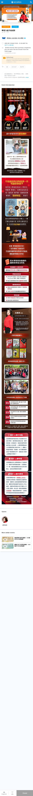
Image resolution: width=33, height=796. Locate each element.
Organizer (4, 794)
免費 (7, 67)
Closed (25, 793)
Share (28, 5)
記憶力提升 (14, 67)
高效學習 (22, 67)
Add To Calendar (9, 45)
